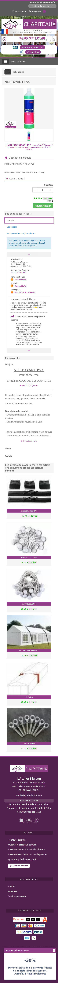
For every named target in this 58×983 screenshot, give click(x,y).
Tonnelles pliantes (16, 840)
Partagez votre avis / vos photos (21, 233)
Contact (11, 886)
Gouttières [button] (29, 697)
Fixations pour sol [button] (29, 743)
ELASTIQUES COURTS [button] (29, 557)
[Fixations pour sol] (29, 725)
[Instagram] (29, 820)
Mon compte (20, 11)
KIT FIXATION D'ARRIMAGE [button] (29, 650)
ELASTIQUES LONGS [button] (29, 604)
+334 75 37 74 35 (39, 6)
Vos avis (10, 220)
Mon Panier (38, 11)
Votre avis (12, 891)
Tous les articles (20, 866)
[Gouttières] (29, 678)
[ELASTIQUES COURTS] (29, 539)
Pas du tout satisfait (25, 292)
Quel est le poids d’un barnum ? (22, 845)
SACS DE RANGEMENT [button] (29, 511)
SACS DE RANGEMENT (19, 272)
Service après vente (17, 896)
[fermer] (54, 950)
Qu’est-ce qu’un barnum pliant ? (22, 859)
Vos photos (12, 227)
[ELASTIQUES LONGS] (29, 585)
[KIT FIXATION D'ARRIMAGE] (29, 632)
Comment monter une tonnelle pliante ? (26, 849)
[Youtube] (36, 820)
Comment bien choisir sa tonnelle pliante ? (27, 854)
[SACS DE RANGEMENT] (29, 492)
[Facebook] (21, 820)
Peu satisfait (21, 280)
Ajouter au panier (43, 206)
